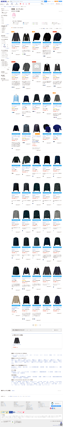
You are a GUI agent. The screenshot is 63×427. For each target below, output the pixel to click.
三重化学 (12, 381)
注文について (2, 403)
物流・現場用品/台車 (22, 376)
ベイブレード (20, 396)
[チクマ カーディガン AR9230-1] (36, 160)
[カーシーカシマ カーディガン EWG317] (26, 37)
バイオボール (33, 382)
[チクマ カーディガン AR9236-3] (57, 187)
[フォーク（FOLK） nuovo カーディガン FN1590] (26, 67)
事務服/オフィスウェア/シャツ (16, 6)
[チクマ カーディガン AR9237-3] (47, 214)
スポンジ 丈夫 (41, 383)
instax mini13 (15, 396)
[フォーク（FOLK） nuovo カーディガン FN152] (16, 67)
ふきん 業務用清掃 (18, 381)
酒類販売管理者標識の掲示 (29, 408)
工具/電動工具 (29, 376)
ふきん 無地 (40, 381)
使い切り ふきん (46, 381)
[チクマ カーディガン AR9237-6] (57, 214)
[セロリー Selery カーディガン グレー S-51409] (47, 300)
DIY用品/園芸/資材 (25, 377)
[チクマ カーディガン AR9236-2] (47, 187)
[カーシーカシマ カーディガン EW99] (26, 270)
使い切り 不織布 (54, 383)
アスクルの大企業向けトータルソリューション (43, 407)
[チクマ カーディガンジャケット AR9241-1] (47, 241)
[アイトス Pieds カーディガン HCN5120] (26, 98)
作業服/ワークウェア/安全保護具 (7, 6)
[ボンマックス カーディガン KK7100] (47, 67)
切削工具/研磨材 (35, 376)
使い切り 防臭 (16, 382)
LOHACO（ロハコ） (40, 403)
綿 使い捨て (52, 381)
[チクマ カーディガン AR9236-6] (16, 214)
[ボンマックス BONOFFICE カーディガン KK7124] (26, 300)
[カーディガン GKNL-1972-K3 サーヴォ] (57, 270)
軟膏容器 (11, 396)
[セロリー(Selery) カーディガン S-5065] (36, 98)
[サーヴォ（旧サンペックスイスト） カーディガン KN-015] (26, 128)
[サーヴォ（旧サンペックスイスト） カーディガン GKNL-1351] (16, 128)
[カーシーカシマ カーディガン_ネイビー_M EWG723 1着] (36, 128)
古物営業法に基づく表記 (29, 407)
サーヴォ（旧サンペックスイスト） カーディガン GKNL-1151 (57, 106)
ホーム (2, 6)
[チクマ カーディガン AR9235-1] (57, 160)
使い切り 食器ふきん (26, 381)
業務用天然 (35, 383)
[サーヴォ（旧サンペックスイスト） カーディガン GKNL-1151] (57, 98)
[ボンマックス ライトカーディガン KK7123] (16, 98)
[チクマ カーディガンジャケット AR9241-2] (57, 241)
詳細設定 (42, 1)
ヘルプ (53, 1)
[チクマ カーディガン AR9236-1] (36, 187)
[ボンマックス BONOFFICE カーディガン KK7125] (36, 300)
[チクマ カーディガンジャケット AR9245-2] (16, 270)
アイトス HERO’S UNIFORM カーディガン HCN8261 (15, 308)
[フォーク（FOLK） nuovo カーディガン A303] (36, 37)
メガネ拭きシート (16, 383)
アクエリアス (28, 396)
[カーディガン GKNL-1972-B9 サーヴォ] (16, 37)
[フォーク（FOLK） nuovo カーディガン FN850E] (36, 67)
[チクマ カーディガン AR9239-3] (36, 241)
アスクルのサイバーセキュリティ (18, 406)
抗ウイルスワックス (29, 383)
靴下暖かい (38, 382)
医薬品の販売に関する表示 (29, 409)
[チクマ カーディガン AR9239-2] (26, 241)
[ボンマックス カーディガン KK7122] (57, 67)
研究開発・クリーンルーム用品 (47, 376)
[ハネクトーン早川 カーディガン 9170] (57, 128)
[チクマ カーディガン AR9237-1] (26, 214)
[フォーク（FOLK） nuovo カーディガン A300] (57, 37)
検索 (45, 1)
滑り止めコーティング (33, 381)
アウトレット (54, 31)
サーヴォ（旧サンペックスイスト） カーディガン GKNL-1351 (16, 136)
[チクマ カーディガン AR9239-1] (16, 241)
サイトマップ (27, 403)
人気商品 (13, 31)
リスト (40, 28)
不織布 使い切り (22, 383)
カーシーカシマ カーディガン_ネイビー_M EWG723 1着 (36, 136)
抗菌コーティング (48, 382)
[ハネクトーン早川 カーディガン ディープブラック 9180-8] (26, 160)
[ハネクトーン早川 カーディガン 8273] (47, 128)
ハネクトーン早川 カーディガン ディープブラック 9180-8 (26, 168)
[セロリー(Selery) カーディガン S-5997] (47, 98)
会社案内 (15, 403)
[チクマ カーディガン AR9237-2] (36, 214)
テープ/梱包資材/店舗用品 (14, 376)
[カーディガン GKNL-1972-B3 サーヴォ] (47, 270)
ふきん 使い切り (22, 382)
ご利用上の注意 (28, 406)
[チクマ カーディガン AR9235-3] (26, 187)
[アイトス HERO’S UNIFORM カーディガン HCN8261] (16, 300)
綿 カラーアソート (47, 383)
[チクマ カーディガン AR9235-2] (16, 187)
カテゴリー (1, 4)
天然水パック (28, 382)
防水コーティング (55, 382)
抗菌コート (43, 382)
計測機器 (40, 376)
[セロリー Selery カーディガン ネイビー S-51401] (57, 300)
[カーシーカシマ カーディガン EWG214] (36, 270)
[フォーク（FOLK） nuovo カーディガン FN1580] (47, 37)
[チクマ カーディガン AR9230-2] (47, 160)
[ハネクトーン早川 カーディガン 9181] (16, 160)
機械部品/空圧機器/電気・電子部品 (57, 376)
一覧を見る (12, 390)
